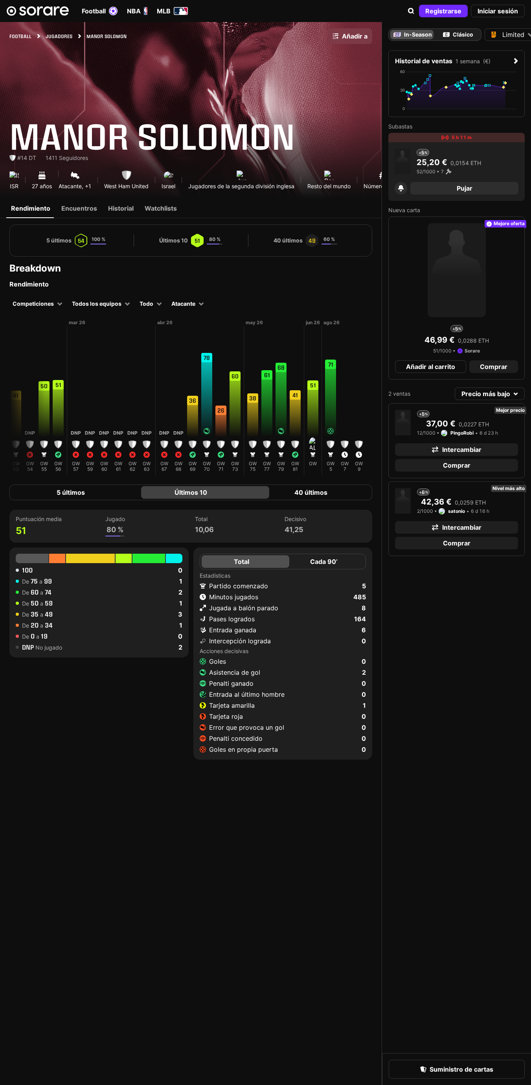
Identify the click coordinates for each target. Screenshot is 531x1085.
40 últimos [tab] (310, 492)
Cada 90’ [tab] (324, 561)
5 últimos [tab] (71, 492)
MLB (164, 11)
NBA (134, 11)
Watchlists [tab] (161, 208)
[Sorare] (37, 11)
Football (94, 11)
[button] (411, 11)
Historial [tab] (121, 208)
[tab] (457, 34)
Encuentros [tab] (79, 208)
